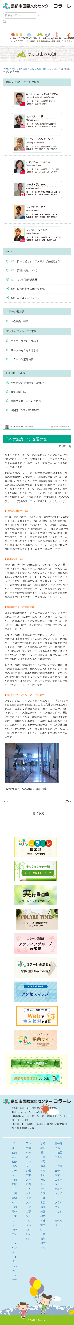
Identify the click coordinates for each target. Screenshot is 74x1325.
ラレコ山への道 (40, 37)
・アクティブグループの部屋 (28, 1202)
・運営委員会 (42, 1202)
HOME (6, 69)
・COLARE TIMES (28, 1229)
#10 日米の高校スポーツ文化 (28, 289)
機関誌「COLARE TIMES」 (26, 410)
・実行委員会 (42, 1161)
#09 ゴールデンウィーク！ (26, 298)
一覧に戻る (37, 813)
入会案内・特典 (19, 321)
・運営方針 (42, 1225)
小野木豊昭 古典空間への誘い (27, 383)
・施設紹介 (14, 1198)
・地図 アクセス (60, 1157)
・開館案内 (14, 1184)
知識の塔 (57, 37)
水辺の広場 (48, 37)
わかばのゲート (19, 37)
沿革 (57, 1175)
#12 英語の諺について (24, 270)
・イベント (14, 1248)
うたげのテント (29, 37)
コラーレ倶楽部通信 (22, 359)
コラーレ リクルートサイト (58, 1188)
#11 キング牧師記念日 (24, 279)
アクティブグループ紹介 (24, 341)
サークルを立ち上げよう (24, 350)
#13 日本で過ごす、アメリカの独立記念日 (35, 261)
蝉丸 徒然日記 (19, 392)
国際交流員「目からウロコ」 (44, 69)
